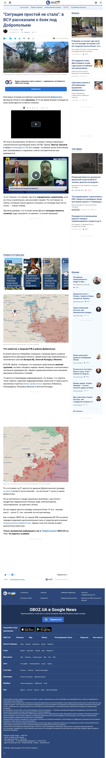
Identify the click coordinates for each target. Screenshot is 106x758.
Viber (5, 533)
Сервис (49, 663)
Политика (20, 637)
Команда (43, 592)
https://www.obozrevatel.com (71, 699)
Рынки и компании (26, 677)
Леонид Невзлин (78, 391)
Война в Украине (36, 7)
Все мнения (77, 411)
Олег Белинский (78, 377)
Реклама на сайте (26, 598)
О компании (24, 592)
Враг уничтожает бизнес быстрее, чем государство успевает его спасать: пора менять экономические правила (83, 399)
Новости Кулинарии (41, 670)
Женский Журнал (51, 690)
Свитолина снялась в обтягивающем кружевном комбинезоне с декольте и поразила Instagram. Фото (81, 86)
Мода (42, 690)
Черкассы (50, 644)
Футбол (22, 650)
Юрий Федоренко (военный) (81, 284)
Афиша (22, 690)
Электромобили (34, 663)
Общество (84, 637)
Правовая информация (68, 592)
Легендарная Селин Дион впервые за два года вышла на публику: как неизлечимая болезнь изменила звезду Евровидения (82, 64)
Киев (21, 644)
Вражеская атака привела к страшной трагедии (85, 186)
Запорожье (35, 644)
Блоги (69, 637)
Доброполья (56, 97)
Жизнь (44, 637)
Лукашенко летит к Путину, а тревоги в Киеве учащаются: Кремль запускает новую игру (83, 296)
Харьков (28, 644)
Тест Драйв (24, 663)
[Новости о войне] (49, 580)
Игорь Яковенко (78, 363)
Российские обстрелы (78, 7)
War (22, 30)
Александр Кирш (78, 315)
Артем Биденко (77, 405)
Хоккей (37, 650)
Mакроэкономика (40, 677)
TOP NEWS (77, 149)
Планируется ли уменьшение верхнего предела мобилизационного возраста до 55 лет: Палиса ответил (87, 219)
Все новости (98, 637)
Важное (75, 13)
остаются (7, 491)
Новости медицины (26, 683)
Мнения (75, 272)
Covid (45, 683)
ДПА (45, 657)
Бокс (43, 650)
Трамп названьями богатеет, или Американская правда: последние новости (82, 310)
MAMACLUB (38, 683)
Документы (44, 598)
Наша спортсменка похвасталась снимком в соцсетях (80, 95)
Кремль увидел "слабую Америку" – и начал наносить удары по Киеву (83, 385)
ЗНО (49, 657)
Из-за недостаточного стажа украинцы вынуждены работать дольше (85, 50)
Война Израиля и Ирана (53, 7)
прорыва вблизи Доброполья (17, 523)
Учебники (28, 657)
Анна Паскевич (14, 30)
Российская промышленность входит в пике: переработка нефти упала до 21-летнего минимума (81, 279)
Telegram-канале (49, 531)
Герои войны (24, 7)
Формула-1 (50, 650)
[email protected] (27, 742)
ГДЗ (21, 657)
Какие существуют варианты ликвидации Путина (82, 357)
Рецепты (23, 670)
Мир (30, 637)
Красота (36, 690)
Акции (44, 663)
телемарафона (18, 147)
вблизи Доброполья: (32, 384)
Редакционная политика (17, 579)
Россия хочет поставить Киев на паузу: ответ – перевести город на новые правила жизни (82, 371)
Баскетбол (30, 650)
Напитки (30, 670)
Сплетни (29, 690)
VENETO (66, 7)
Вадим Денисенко (78, 301)
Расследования (61, 637)
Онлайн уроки (37, 657)
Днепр (43, 644)
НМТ (54, 657)
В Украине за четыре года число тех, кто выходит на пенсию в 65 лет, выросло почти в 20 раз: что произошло (86, 43)
